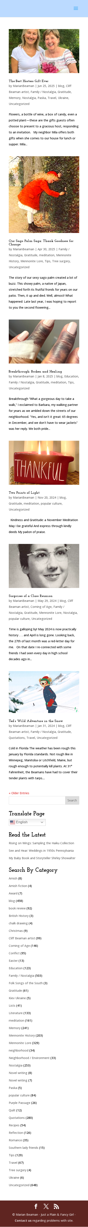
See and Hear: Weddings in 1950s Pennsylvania (41, 850)
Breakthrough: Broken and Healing (35, 371)
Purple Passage (19, 1103)
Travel (52, 98)
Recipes (14, 1125)
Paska (42, 98)
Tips (47, 261)
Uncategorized (19, 104)
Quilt (12, 1110)
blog (61, 86)
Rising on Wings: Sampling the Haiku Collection (41, 843)
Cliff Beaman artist (22, 938)
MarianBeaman (23, 86)
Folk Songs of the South (26, 983)
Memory (15, 98)
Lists (12, 1005)
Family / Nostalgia (43, 92)
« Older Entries (19, 793)
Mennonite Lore (32, 261)
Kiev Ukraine (17, 998)
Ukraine (63, 98)
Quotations (17, 738)
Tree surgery (61, 261)
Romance (15, 1140)
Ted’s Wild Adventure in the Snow (36, 721)
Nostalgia (29, 98)
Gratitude (64, 92)
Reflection (16, 1133)
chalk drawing (18, 923)
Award (13, 893)
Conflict (14, 953)
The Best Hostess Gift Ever (28, 81)
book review (17, 908)
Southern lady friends (23, 1148)
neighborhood (18, 1050)
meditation (46, 255)
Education (71, 376)
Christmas (16, 931)
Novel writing (18, 1073)
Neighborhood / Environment (29, 1058)
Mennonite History (22, 1035)
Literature (16, 1013)
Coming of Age (41, 607)
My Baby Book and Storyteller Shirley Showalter (42, 858)
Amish (13, 878)
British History (19, 916)
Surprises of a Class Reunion (31, 596)
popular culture (51, 503)
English (21, 822)
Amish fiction (18, 886)
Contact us (23, 1220)
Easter (13, 961)
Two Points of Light (24, 493)
